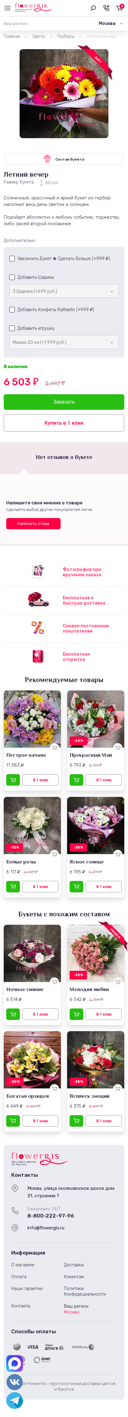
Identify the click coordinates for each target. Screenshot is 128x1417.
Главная (12, 36)
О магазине (22, 1265)
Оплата (18, 1276)
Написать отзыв (33, 523)
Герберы (65, 36)
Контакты (20, 1306)
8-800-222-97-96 (50, 1216)
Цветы (38, 36)
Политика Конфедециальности (85, 1291)
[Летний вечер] (64, 93)
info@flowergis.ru (45, 1228)
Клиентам (74, 1276)
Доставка (74, 1265)
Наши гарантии (27, 1288)
